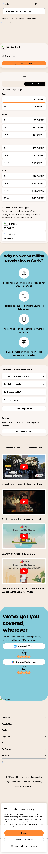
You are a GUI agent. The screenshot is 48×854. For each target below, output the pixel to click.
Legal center (11, 782)
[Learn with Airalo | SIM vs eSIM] (24, 536)
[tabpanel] (24, 140)
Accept (24, 833)
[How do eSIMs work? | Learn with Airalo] (24, 467)
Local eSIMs (19, 18)
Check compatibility (26, 63)
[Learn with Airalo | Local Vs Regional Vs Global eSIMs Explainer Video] (24, 571)
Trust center (24, 777)
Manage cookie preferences (24, 846)
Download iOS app (25, 646)
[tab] (24, 76)
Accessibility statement (24, 786)
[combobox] (24, 11)
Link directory (37, 782)
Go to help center (24, 408)
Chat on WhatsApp (24, 431)
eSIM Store (6, 18)
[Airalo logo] (7, 4)
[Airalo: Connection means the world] (24, 502)
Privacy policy (36, 777)
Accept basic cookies (24, 839)
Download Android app (25, 662)
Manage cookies (23, 782)
